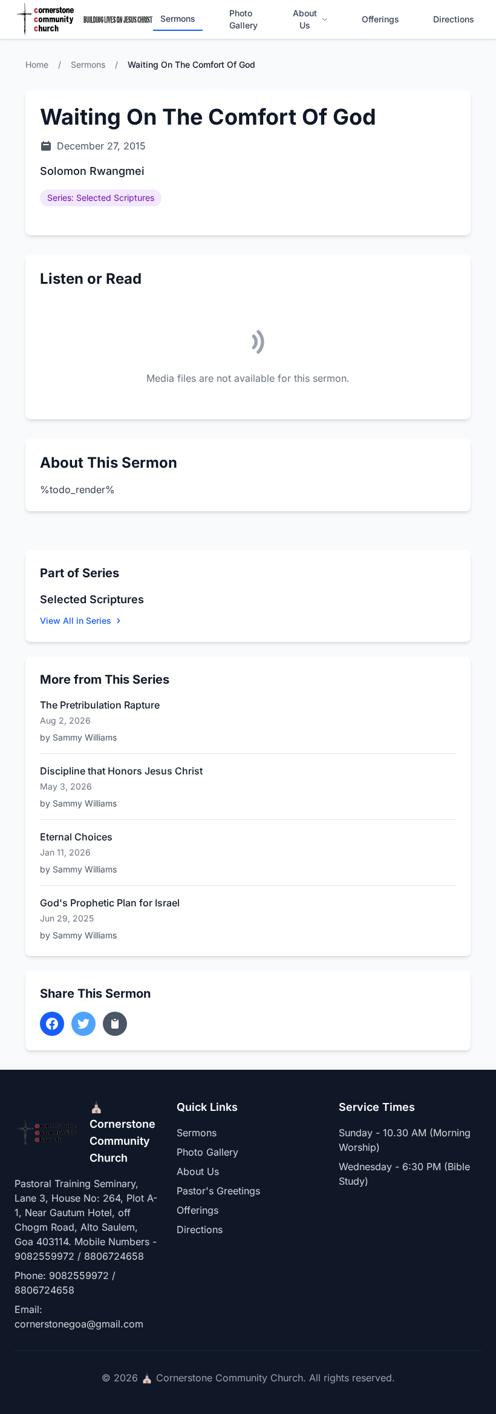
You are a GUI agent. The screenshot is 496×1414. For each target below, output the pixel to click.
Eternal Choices (76, 837)
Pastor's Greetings (218, 1191)
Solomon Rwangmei (92, 171)
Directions (453, 19)
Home (36, 64)
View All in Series (75, 620)
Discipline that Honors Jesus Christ (121, 771)
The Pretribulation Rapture (100, 705)
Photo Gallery (243, 19)
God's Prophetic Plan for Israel (110, 903)
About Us (305, 19)
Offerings (380, 19)
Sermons (177, 18)
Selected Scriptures (92, 599)
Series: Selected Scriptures (100, 197)
